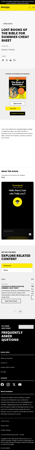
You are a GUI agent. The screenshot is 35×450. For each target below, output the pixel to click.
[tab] (16, 265)
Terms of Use (5, 421)
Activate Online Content (7, 367)
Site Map (3, 372)
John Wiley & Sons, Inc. (23, 438)
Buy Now (13, 108)
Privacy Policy (5, 425)
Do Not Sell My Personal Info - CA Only (12, 434)
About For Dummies (7, 358)
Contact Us (4, 363)
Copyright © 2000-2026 (7, 438)
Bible (3, 177)
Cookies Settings (5, 430)
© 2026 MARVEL (5, 448)
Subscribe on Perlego (17, 113)
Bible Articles (8, 23)
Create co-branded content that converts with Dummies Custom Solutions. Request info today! (17, 2)
